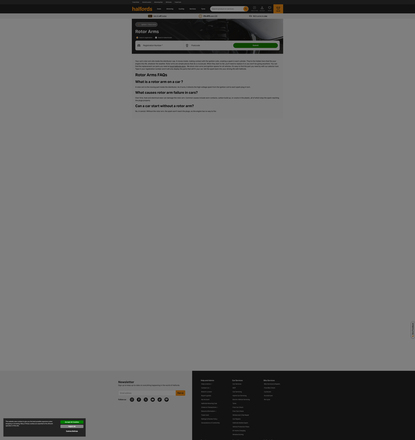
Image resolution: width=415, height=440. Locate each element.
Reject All (71, 426)
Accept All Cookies (72, 422)
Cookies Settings (72, 431)
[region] (44, 427)
